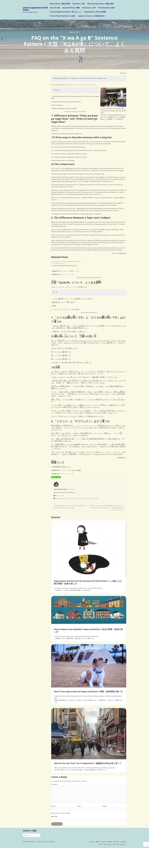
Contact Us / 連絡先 (106, 841)
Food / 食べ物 (55, 8)
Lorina (44, 841)
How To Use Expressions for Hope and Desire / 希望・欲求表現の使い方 (88, 691)
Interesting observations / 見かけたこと (65, 12)
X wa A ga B (95, 498)
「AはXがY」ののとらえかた (69, 287)
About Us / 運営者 (94, 841)
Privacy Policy (107, 844)
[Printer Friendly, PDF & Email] (56, 477)
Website (104, 806)
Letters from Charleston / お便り (63, 16)
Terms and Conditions (119, 844)
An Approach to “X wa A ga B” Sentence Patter (66, 261)
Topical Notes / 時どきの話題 (95, 12)
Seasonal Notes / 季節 (71, 8)
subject (57, 498)
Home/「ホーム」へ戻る (66, 274)
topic (72, 498)
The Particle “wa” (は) (59, 263)
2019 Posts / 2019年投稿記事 (68, 470)
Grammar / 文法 (79, 4)
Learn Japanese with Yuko (35, 8)
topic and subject (79, 498)
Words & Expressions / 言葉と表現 (100, 4)
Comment (54, 784)
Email (79, 806)
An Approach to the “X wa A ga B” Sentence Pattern (81, 85)
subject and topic (65, 498)
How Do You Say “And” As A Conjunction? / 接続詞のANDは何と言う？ (88, 763)
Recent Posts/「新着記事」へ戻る (69, 271)
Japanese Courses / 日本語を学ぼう (91, 16)
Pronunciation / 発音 (106, 8)
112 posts (71, 489)
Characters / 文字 (89, 8)
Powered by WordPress (29, 841)
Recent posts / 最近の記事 (60, 4)
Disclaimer (116, 841)
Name (53, 806)
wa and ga (88, 498)
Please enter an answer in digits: (60, 813)
